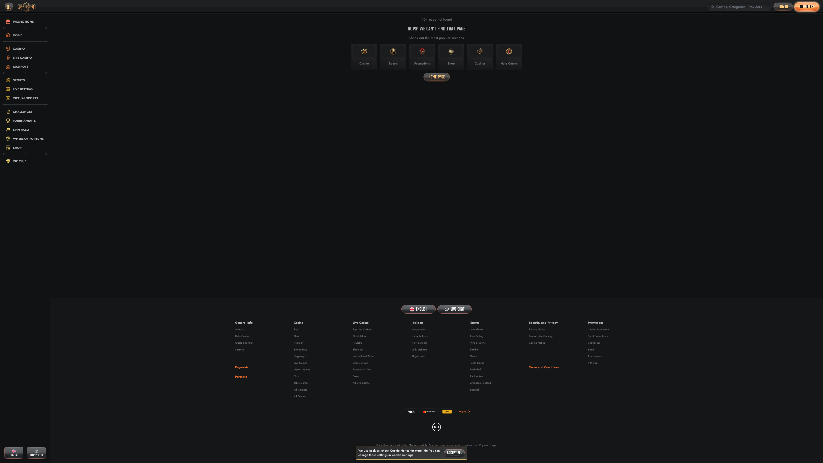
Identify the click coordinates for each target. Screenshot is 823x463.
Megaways (300, 356)
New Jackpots (419, 343)
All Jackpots (300, 390)
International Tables (363, 356)
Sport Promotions (598, 336)
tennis (473, 356)
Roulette (357, 343)
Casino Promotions (598, 329)
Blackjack (358, 350)
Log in (783, 6)
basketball (475, 369)
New (296, 336)
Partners (241, 376)
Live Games (300, 363)
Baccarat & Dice (362, 369)
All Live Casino (361, 383)
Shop (591, 350)
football (474, 350)
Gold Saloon (360, 336)
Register (807, 6)
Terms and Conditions (544, 367)
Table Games (301, 383)
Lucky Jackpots (420, 336)
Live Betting (476, 336)
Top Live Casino (362, 329)
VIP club (593, 363)
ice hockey (476, 376)
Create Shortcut (243, 343)
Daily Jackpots (419, 350)
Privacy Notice (537, 329)
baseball (474, 390)
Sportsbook (476, 329)
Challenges (594, 343)
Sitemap (239, 350)
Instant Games (302, 369)
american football (480, 383)
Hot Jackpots (419, 329)
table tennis (477, 363)
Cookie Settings (402, 455)
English (421, 309)
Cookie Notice (537, 343)
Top (296, 329)
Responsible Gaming (541, 336)
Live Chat (458, 309)
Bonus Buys (300, 350)
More (463, 411)
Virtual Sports (477, 343)
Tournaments (595, 356)
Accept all (454, 453)
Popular (298, 343)
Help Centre (242, 336)
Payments (241, 367)
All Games (300, 396)
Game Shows (360, 363)
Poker (356, 376)
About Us (240, 329)
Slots (296, 376)
